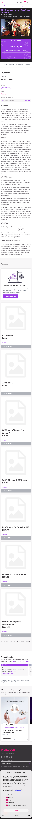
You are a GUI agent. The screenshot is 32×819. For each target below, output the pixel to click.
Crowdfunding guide (23, 661)
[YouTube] (7, 757)
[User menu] (27, 2)
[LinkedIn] (11, 757)
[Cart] (21, 2)
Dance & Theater (6, 87)
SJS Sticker (7, 335)
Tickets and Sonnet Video (14, 574)
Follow (16, 54)
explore (12, 694)
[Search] (17, 2)
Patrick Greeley (7, 14)
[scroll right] (29, 27)
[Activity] (24, 2)
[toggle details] (28, 740)
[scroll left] (3, 27)
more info (3, 82)
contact (9, 82)
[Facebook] (2, 757)
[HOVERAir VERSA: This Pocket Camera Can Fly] (14, 710)
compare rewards (10, 296)
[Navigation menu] (30, 2)
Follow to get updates (8, 673)
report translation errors (13, 768)
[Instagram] (9, 757)
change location (23, 6)
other (3, 94)
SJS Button (7, 382)
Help (13, 661)
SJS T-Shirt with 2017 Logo (14, 480)
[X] (4, 757)
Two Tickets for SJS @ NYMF (15, 527)
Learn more (14, 671)
